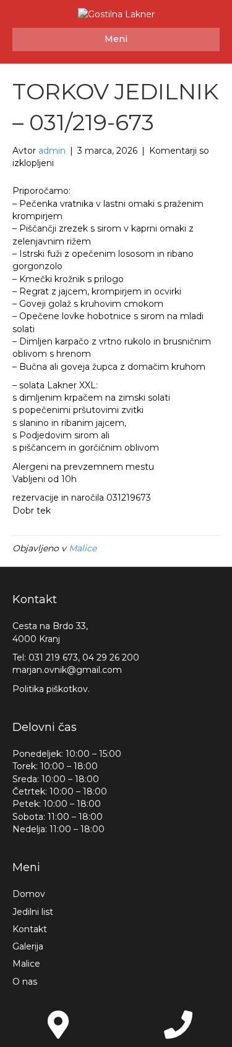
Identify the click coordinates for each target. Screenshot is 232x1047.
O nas (24, 981)
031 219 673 (53, 657)
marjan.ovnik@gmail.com (67, 669)
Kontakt (29, 929)
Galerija (27, 946)
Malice (83, 548)
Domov (28, 893)
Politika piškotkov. (51, 689)
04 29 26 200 (110, 657)
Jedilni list (32, 911)
